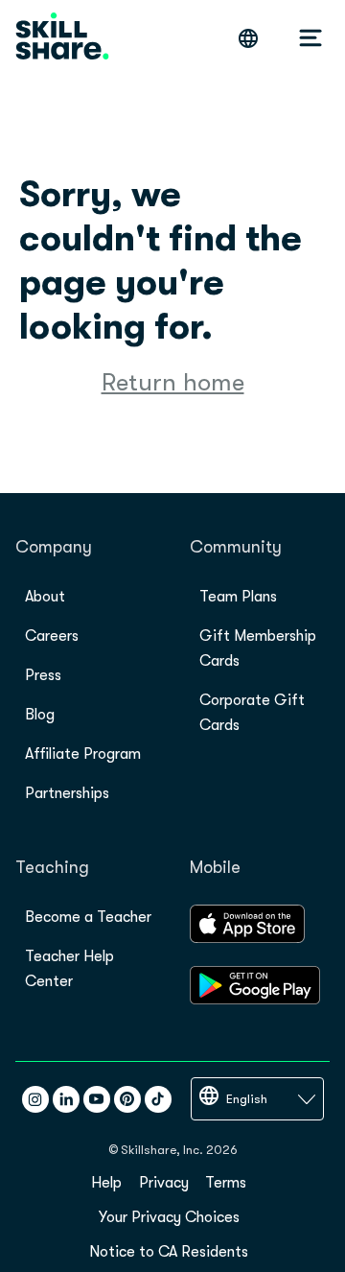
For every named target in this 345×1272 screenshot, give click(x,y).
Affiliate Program (83, 754)
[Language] (248, 38)
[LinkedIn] (66, 1099)
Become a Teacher (88, 917)
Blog (40, 714)
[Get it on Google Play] (255, 999)
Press (43, 675)
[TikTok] (158, 1099)
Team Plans (238, 596)
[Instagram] (35, 1099)
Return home (173, 382)
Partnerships (67, 793)
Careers (52, 636)
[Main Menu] (310, 38)
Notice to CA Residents (168, 1251)
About (45, 596)
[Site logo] (62, 37)
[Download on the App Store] (247, 938)
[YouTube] (96, 1099)
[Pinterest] (127, 1099)
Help (106, 1182)
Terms (225, 1182)
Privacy (164, 1182)
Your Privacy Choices (169, 1217)
